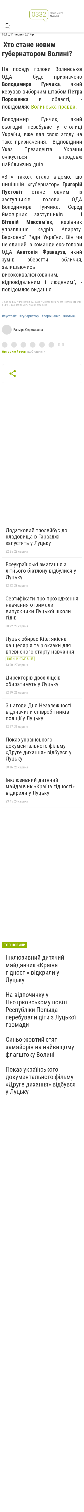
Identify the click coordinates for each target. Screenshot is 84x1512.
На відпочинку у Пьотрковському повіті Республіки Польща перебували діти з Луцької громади (41, 1009)
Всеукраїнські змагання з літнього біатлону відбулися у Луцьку (41, 570)
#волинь (69, 316)
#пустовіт (9, 316)
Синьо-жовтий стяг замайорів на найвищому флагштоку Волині (40, 1047)
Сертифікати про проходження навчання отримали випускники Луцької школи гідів (42, 608)
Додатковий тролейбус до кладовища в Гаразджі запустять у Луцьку (36, 536)
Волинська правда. (54, 106)
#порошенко (51, 316)
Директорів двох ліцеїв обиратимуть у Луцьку (33, 680)
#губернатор (29, 316)
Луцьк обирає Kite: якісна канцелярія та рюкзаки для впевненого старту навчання (40, 645)
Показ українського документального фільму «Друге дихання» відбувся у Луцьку (38, 749)
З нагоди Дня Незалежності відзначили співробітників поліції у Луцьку (38, 712)
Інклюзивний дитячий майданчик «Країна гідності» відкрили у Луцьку (40, 786)
